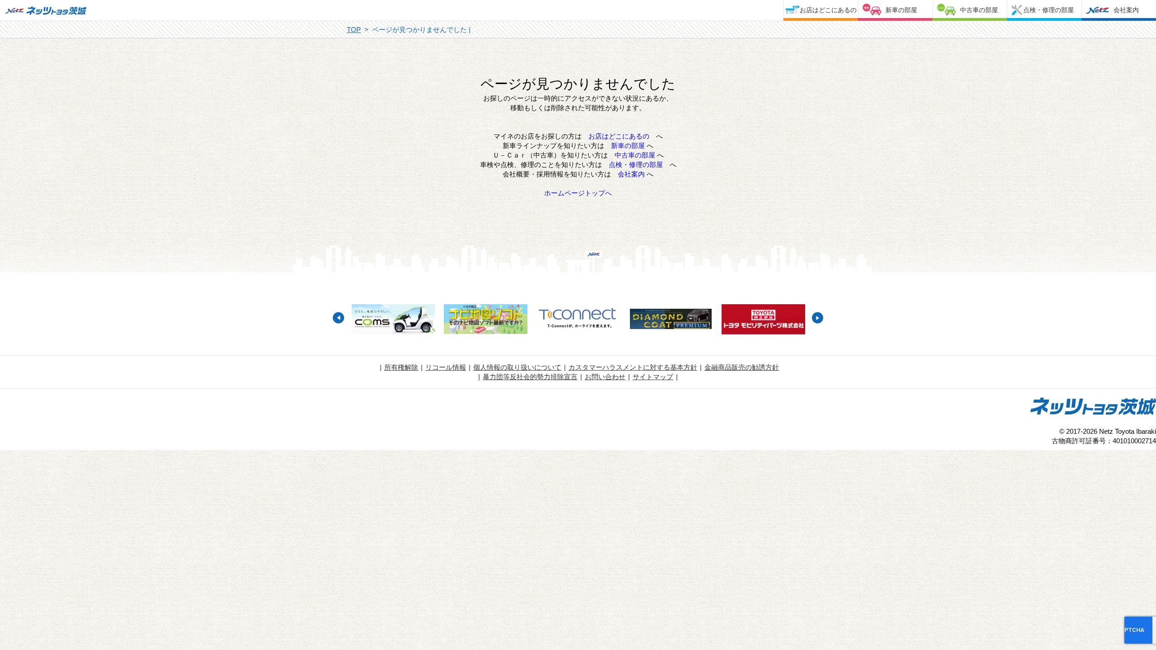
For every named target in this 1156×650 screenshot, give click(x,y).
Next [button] (817, 318)
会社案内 (1126, 10)
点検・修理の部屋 (1048, 10)
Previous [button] (338, 318)
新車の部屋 (901, 10)
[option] (393, 320)
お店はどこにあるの (828, 10)
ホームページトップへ (578, 193)
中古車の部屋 (979, 10)
